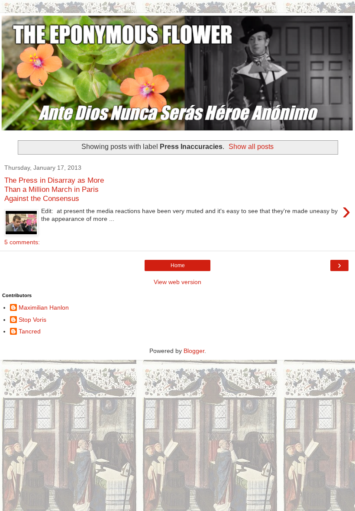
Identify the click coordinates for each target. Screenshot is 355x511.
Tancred (30, 331)
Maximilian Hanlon (44, 307)
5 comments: (22, 242)
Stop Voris (32, 319)
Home (178, 265)
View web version (177, 281)
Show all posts (251, 146)
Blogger (194, 350)
